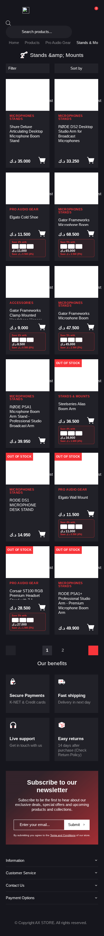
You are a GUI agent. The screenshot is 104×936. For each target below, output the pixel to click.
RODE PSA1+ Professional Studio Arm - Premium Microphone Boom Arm (74, 603)
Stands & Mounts (74, 396)
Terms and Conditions (62, 835)
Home (14, 42)
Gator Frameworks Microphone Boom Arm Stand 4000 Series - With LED (74, 222)
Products (32, 42)
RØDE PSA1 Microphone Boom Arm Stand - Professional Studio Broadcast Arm (25, 416)
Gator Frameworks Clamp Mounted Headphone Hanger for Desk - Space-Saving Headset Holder (26, 313)
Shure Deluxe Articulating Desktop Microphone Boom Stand (26, 133)
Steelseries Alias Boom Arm (72, 406)
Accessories (21, 303)
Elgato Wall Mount (73, 497)
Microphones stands (22, 117)
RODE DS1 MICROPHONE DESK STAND (23, 505)
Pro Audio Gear (58, 42)
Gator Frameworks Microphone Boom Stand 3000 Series (74, 315)
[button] (43, 85)
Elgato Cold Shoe (24, 217)
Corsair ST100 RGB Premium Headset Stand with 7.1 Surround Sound (26, 594)
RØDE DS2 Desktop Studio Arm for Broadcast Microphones (75, 133)
